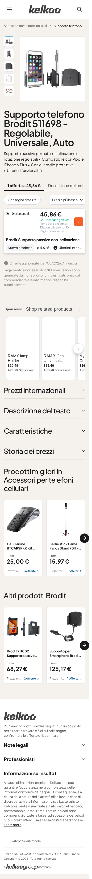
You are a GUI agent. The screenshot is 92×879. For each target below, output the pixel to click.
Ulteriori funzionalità (24, 170)
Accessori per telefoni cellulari (25, 26)
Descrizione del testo (67, 185)
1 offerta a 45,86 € (24, 185)
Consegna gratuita (22, 200)
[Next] (84, 538)
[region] (44, 538)
